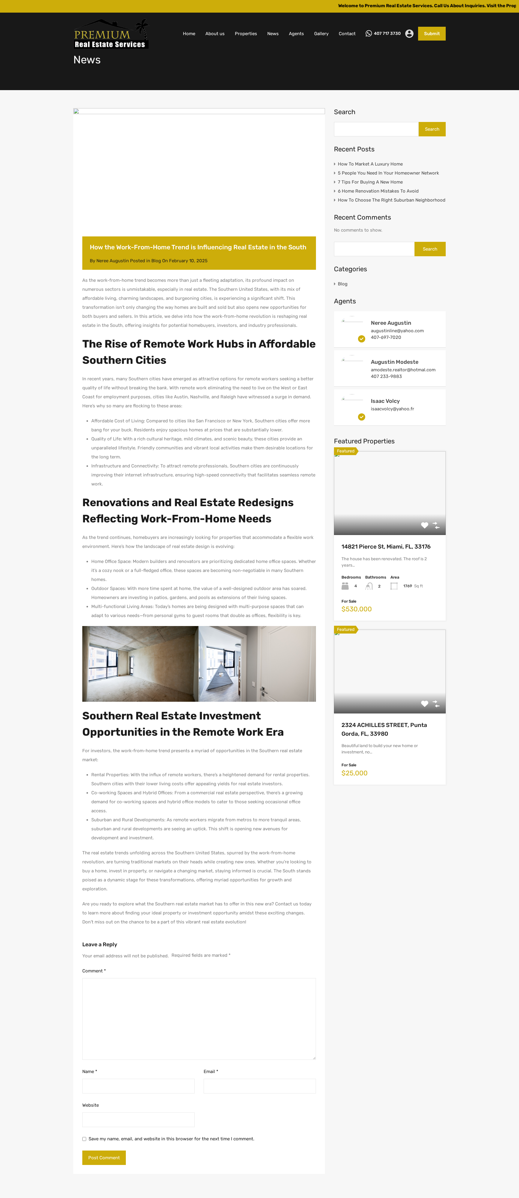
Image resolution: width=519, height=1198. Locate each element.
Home (189, 33)
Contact (347, 33)
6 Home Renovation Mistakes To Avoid (378, 191)
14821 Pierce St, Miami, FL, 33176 (386, 546)
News (273, 33)
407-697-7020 (386, 337)
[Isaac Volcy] (352, 418)
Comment (94, 971)
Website (90, 1105)
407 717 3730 (387, 33)
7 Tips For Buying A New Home (370, 182)
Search (344, 112)
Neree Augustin (391, 323)
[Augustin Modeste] (352, 379)
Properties (246, 33)
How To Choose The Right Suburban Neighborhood (391, 200)
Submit (432, 33)
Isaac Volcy (385, 401)
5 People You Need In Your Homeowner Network (388, 173)
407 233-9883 (386, 376)
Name (89, 1071)
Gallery (321, 33)
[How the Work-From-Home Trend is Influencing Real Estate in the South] (199, 181)
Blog (156, 260)
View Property (390, 518)
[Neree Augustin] (352, 339)
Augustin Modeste (394, 362)
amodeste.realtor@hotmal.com (403, 369)
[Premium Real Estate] (111, 46)
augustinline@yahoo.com (397, 330)
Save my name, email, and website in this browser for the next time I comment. (171, 1139)
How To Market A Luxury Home (370, 164)
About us (215, 33)
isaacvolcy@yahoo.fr (392, 409)
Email (211, 1071)
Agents (296, 33)
